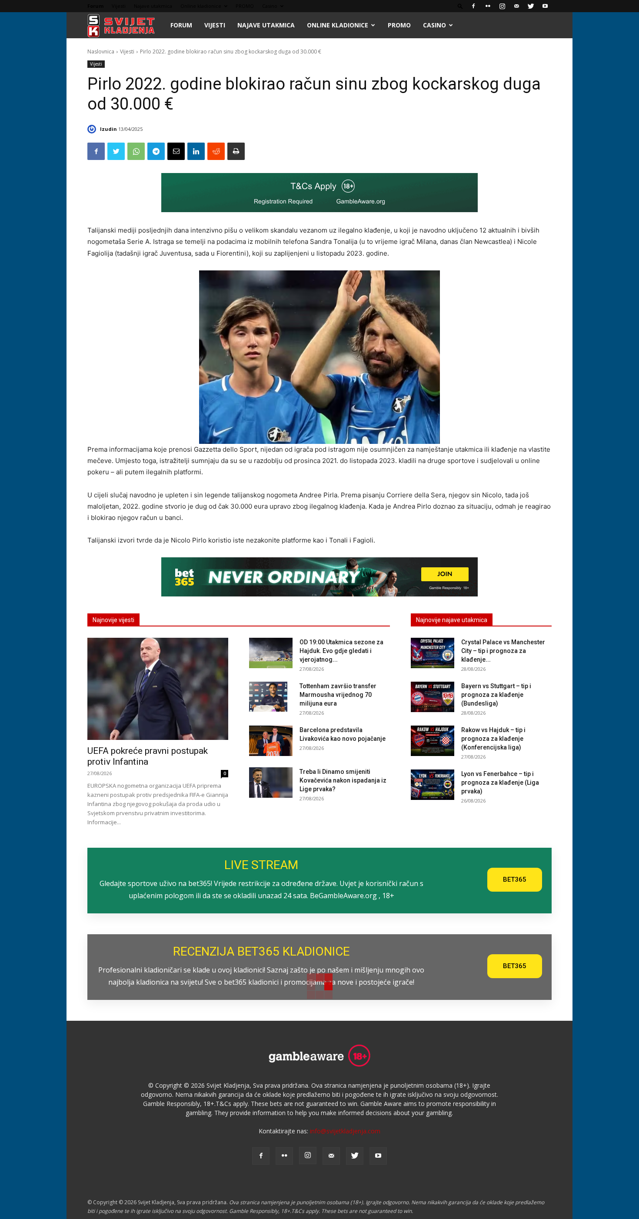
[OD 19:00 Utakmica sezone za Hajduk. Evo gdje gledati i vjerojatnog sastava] (271, 653)
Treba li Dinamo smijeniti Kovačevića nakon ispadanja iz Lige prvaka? (343, 780)
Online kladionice (200, 6)
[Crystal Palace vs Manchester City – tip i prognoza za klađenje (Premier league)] (432, 653)
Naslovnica (100, 51)
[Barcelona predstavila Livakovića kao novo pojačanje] (271, 741)
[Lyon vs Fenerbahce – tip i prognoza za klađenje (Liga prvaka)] (432, 784)
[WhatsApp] (136, 151)
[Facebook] (473, 6)
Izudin (108, 129)
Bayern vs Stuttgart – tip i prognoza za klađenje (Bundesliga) (496, 695)
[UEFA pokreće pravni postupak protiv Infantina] (157, 689)
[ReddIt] (216, 151)
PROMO (245, 6)
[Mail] (516, 6)
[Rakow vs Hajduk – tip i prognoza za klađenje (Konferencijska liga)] (432, 741)
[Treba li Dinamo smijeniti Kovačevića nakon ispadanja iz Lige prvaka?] (271, 782)
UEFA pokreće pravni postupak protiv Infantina (147, 756)
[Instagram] (502, 6)
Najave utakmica (153, 6)
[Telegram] (156, 151)
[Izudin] (93, 129)
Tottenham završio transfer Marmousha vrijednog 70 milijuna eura (338, 695)
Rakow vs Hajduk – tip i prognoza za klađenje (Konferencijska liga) (493, 738)
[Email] (176, 151)
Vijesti (119, 6)
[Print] (236, 151)
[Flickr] (487, 6)
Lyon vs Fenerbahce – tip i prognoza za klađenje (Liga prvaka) (500, 782)
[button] (460, 6)
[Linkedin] (196, 151)
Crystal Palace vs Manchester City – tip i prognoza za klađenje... (503, 651)
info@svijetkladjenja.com (345, 1131)
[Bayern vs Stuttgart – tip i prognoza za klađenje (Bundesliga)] (432, 697)
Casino (269, 6)
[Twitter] (530, 6)
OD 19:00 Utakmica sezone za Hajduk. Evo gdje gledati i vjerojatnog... (341, 651)
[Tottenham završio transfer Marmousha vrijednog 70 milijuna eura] (268, 697)
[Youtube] (545, 6)
